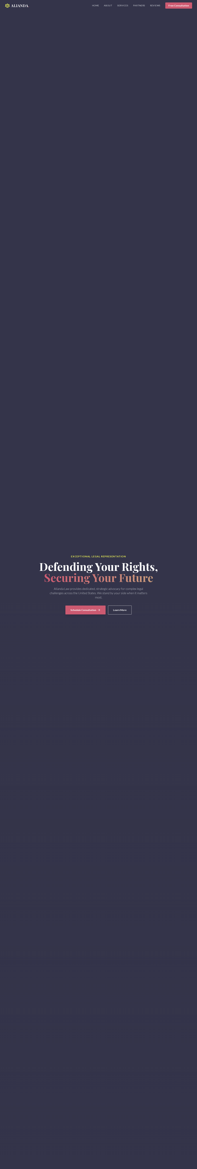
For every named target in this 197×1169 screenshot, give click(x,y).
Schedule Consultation (83, 609)
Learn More (120, 609)
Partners (139, 5)
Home (95, 5)
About (108, 5)
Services (122, 5)
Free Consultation (178, 5)
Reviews (155, 5)
